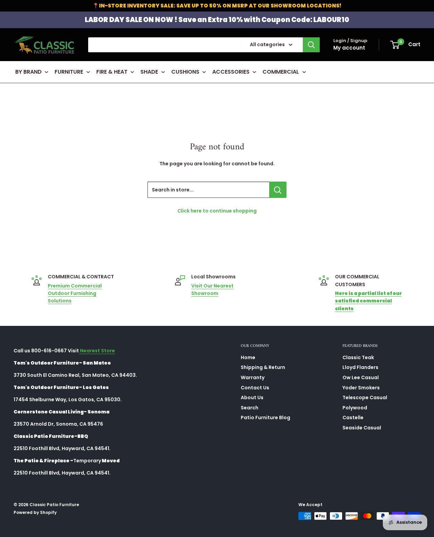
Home (248, 357)
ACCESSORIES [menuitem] (231, 72)
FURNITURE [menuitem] (69, 72)
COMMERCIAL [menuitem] (280, 72)
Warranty (252, 377)
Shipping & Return (263, 367)
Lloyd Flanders (360, 367)
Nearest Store (97, 350)
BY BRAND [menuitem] (28, 72)
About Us (252, 397)
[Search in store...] (278, 190)
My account (349, 47)
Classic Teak (358, 357)
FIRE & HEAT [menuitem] (111, 72)
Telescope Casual (364, 397)
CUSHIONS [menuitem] (185, 72)
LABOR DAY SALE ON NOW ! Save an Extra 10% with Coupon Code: (217, 19)
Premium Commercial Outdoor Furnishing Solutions (75, 293)
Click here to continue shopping (217, 210)
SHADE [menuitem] (149, 72)
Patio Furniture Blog (265, 417)
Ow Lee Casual (360, 377)
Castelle (352, 417)
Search (249, 407)
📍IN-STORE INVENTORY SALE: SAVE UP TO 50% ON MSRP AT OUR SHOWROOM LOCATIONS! (217, 5)
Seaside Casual (361, 427)
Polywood (354, 407)
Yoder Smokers (361, 387)
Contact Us (255, 387)
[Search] (311, 44)
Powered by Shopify (35, 512)
